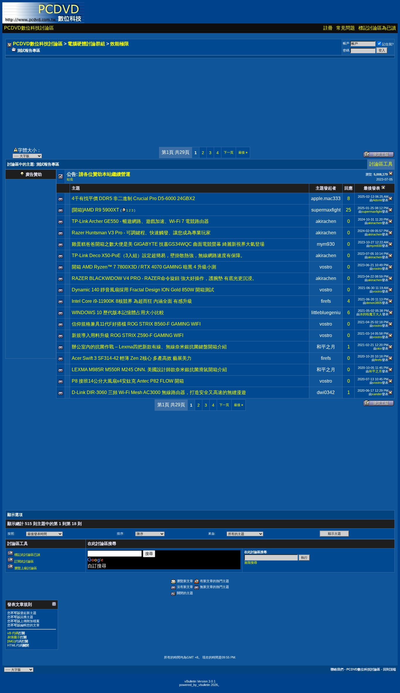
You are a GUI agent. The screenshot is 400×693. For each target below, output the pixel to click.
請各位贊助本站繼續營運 (104, 174)
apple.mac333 (326, 198)
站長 (70, 179)
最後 (242, 152)
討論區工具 (381, 163)
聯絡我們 (337, 669)
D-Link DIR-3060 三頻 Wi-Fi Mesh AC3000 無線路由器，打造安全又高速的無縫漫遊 (159, 392)
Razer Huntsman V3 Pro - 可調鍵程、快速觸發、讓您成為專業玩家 (141, 232)
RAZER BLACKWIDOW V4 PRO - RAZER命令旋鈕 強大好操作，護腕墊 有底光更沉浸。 (164, 278)
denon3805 (374, 303)
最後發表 (372, 188)
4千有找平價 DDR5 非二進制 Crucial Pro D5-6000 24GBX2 (133, 198)
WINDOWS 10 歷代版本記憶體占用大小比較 (118, 312)
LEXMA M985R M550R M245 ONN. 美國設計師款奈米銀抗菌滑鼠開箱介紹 (149, 369)
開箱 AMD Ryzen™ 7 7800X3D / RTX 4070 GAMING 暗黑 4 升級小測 (144, 266)
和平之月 (326, 346)
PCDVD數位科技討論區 (29, 27)
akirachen (326, 221)
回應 (348, 188)
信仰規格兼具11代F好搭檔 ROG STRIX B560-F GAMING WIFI (136, 323)
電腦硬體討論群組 (86, 43)
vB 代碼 (12, 633)
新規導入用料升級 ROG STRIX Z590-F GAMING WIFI (127, 335)
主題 (76, 188)
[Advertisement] (200, 99)
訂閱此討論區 (24, 561)
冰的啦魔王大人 (371, 314)
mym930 (326, 244)
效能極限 (119, 43)
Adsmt (377, 200)
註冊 (328, 27)
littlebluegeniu (326, 312)
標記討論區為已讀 (377, 27)
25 (348, 209)
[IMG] (11, 641)
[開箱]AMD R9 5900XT (95, 209)
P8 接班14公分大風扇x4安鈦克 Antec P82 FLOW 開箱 (128, 381)
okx (379, 348)
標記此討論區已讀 (27, 554)
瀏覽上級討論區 (25, 568)
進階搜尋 (250, 562)
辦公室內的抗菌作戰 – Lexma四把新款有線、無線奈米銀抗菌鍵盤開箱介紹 (149, 346)
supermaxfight (326, 209)
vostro (325, 266)
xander (377, 394)
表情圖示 (13, 637)
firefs (326, 301)
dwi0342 (326, 392)
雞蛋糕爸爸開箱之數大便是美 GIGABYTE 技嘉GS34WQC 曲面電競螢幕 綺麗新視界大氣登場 (168, 244)
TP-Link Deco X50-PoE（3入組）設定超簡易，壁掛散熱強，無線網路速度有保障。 (158, 255)
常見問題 (345, 27)
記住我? (388, 44)
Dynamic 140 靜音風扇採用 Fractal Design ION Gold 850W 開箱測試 (143, 289)
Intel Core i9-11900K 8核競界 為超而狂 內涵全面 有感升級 (132, 301)
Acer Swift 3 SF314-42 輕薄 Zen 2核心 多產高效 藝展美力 (132, 358)
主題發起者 (326, 188)
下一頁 (228, 152)
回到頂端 (389, 669)
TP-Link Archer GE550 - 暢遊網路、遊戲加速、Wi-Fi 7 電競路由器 (140, 221)
